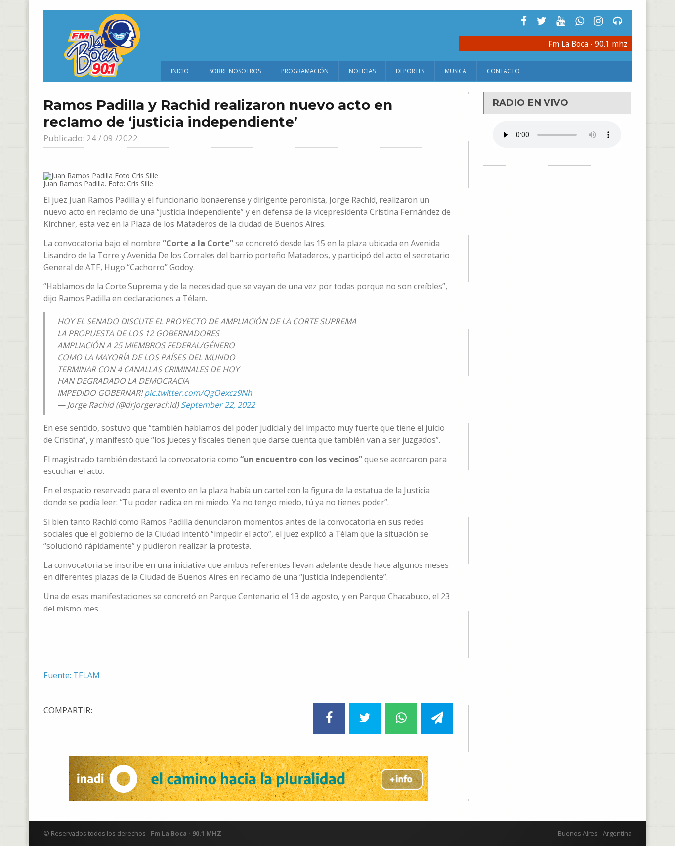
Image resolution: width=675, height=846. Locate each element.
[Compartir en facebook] (329, 718)
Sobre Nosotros (235, 71)
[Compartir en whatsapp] (401, 718)
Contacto (503, 71)
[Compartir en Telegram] (437, 718)
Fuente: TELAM (71, 675)
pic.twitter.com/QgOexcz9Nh (198, 392)
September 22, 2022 (218, 404)
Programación (305, 71)
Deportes (410, 71)
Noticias (362, 71)
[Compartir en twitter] (365, 718)
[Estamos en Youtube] (560, 21)
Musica (455, 71)
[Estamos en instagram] (598, 21)
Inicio (180, 71)
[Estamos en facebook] (524, 21)
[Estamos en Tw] (541, 21)
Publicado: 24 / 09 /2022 (90, 137)
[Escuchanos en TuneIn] (618, 21)
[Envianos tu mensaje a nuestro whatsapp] (579, 21)
